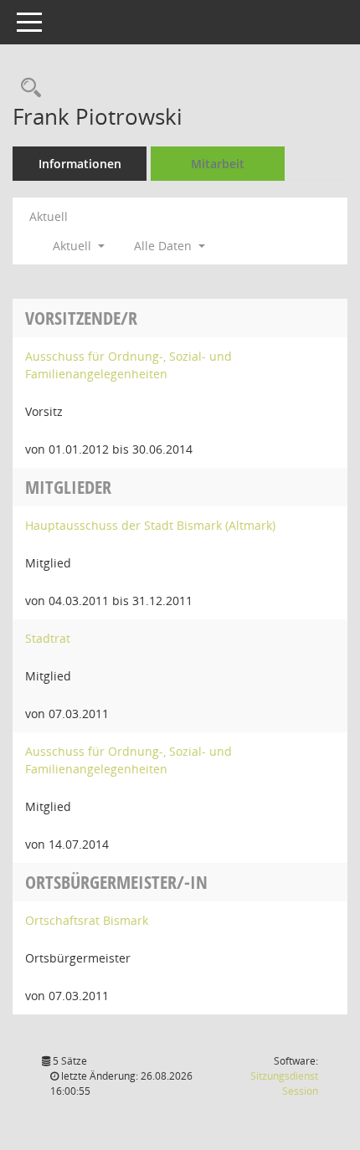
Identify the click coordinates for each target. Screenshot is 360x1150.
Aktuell (48, 216)
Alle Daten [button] (164, 246)
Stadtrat (47, 638)
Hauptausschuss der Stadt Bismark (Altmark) (150, 525)
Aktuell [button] (74, 246)
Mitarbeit (217, 164)
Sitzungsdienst (284, 1083)
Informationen (80, 164)
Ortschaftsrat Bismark (86, 920)
